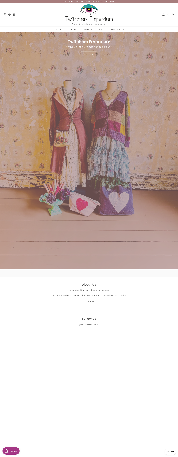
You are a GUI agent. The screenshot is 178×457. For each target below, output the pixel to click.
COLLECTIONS (116, 29)
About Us (88, 29)
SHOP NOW (89, 54)
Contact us (72, 29)
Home (58, 29)
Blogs (101, 29)
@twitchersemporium (89, 325)
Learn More (89, 302)
